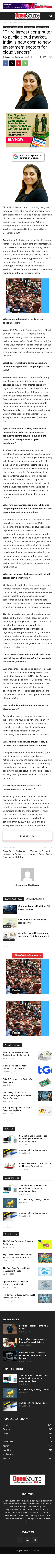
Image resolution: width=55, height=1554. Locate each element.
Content (13, 23)
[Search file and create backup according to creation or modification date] (10, 1139)
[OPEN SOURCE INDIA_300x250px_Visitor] (27, 1035)
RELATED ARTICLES (13, 899)
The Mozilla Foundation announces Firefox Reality (40, 852)
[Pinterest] (18, 63)
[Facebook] (5, 63)
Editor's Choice (9, 940)
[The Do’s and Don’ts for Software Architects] (45, 1245)
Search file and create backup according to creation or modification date (33, 1139)
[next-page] (9, 946)
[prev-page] (4, 946)
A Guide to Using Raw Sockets (33, 1150)
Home (5, 23)
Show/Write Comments (28, 955)
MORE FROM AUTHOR (35, 899)
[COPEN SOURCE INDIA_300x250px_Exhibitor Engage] (27, 315)
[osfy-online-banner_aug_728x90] (27, 9)
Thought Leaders (42, 27)
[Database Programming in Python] (10, 1203)
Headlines (7, 926)
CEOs (15, 27)
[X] (12, 63)
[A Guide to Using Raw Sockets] (10, 1153)
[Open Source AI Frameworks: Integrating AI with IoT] (45, 1285)
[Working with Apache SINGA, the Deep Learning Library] (45, 1111)
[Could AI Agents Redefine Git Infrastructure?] (10, 909)
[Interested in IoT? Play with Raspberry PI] (10, 923)
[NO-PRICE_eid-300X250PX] (27, 146)
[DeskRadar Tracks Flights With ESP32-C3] (10, 1329)
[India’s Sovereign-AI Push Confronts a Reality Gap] (45, 1069)
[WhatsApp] (25, 63)
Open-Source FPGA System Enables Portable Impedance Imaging (32, 1355)
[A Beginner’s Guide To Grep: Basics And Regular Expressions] (10, 1165)
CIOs (20, 27)
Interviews (23, 23)
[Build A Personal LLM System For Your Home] (45, 1082)
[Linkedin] (27, 1540)
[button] (4, 16)
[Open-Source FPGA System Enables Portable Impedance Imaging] (10, 1356)
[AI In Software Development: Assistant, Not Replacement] (10, 936)
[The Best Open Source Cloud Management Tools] (45, 1271)
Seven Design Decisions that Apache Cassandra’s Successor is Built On (14, 854)
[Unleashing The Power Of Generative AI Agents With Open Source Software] (45, 1096)
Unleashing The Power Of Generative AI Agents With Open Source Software (17, 1095)
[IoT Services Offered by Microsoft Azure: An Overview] (45, 1298)
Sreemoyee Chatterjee (14, 57)
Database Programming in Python (34, 1199)
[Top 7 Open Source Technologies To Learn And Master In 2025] (45, 1258)
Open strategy (29, 27)
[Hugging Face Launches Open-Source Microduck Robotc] (10, 1342)
